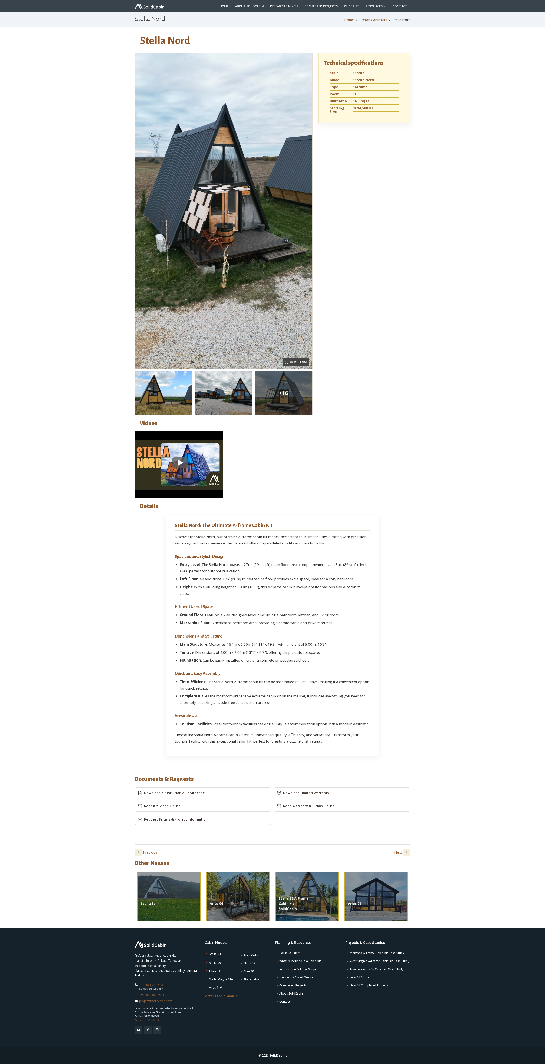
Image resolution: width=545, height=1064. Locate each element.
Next (398, 852)
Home (224, 6)
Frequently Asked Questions (298, 977)
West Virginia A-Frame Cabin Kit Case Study (379, 961)
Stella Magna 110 (221, 979)
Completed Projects (321, 6)
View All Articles (360, 977)
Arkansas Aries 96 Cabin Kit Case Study (376, 969)
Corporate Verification (148, 1020)
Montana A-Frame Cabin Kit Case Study (377, 953)
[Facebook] (148, 1030)
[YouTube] (138, 1030)
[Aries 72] (376, 896)
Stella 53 (215, 954)
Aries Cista (251, 955)
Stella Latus (252, 979)
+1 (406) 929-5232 (152, 985)
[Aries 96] (238, 896)
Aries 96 (249, 971)
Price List (351, 6)
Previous (149, 852)
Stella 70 (215, 963)
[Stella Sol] (169, 896)
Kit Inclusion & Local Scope (298, 969)
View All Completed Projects (369, 985)
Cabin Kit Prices (290, 953)
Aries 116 (215, 987)
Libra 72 (214, 971)
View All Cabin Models (221, 996)
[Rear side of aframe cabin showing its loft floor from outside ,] (163, 393)
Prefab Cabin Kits (284, 6)
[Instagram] (157, 1030)
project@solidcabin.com (155, 1001)
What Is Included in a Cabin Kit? (300, 961)
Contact (400, 6)
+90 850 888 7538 (151, 995)
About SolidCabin (249, 6)
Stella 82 (249, 963)
